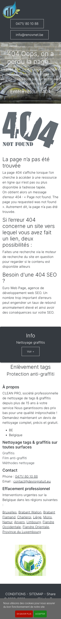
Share (51, 594)
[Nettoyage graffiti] (11, 9)
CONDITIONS (15, 594)
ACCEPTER (40, 614)
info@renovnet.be (29, 35)
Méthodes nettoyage (18, 463)
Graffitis (8, 453)
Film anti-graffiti (14, 458)
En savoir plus (24, 614)
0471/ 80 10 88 (27, 24)
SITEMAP (36, 594)
